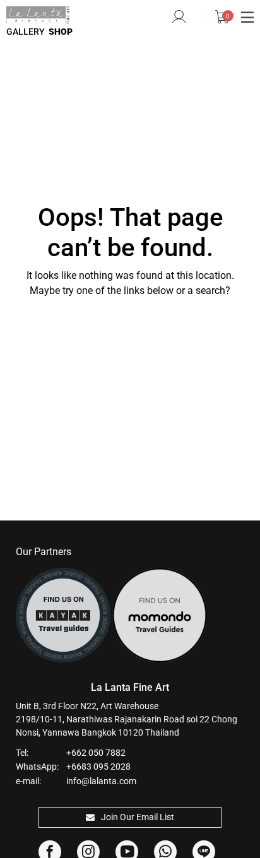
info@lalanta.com (101, 781)
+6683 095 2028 (98, 766)
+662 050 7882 (96, 753)
